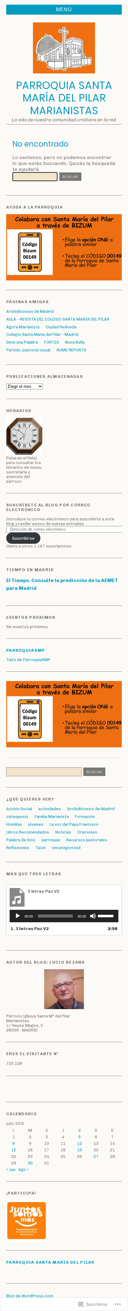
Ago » (23, 1169)
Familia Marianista (51, 816)
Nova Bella (75, 342)
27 (96, 1156)
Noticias (63, 832)
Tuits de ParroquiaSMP (28, 659)
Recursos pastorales (86, 840)
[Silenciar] (93, 916)
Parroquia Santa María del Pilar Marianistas (64, 98)
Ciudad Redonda (61, 327)
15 (13, 1150)
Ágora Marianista (22, 327)
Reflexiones (17, 847)
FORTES (51, 342)
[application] (64, 916)
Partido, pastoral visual (28, 350)
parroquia (51, 840)
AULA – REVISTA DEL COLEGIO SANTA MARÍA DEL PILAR (57, 319)
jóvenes (35, 824)
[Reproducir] (18, 916)
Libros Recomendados (27, 832)
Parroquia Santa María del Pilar (50, 1262)
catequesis (17, 816)
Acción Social (19, 808)
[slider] (106, 915)
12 (79, 1143)
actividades (49, 808)
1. (30, 928)
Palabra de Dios (20, 840)
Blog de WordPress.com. (30, 1296)
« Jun (11, 1169)
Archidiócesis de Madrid (30, 311)
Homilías (14, 824)
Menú (64, 9)
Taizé (40, 847)
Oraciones (87, 832)
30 (30, 1163)
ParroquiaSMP (25, 650)
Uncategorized (66, 847)
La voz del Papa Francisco (74, 824)
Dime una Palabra (22, 342)
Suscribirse (23, 538)
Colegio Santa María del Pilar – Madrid (42, 334)
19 (79, 1150)
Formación (85, 816)
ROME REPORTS (71, 350)
